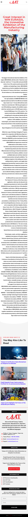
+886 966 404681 (15, 436)
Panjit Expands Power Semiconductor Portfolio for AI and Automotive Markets (13, 383)
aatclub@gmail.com (13, 441)
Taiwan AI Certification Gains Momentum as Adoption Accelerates (13, 362)
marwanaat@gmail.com (12, 439)
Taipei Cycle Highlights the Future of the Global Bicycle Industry (13, 403)
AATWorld (10, 515)
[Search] (26, 2)
